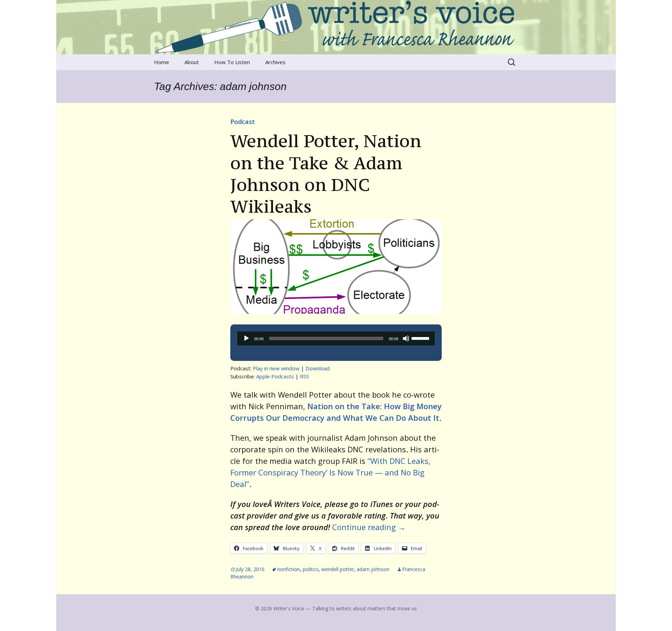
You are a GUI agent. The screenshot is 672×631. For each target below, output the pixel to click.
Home (161, 62)
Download (318, 368)
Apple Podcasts (275, 376)
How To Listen (232, 62)
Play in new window (276, 368)
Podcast (242, 121)
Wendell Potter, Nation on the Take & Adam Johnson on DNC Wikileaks (325, 174)
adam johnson (373, 569)
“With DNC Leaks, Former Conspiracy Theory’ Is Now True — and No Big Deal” (330, 472)
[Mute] (406, 338)
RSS (304, 376)
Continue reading (369, 527)
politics (310, 569)
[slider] (421, 337)
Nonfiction (288, 569)
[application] (336, 338)
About (191, 62)
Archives (275, 62)
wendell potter (337, 569)
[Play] (246, 338)
